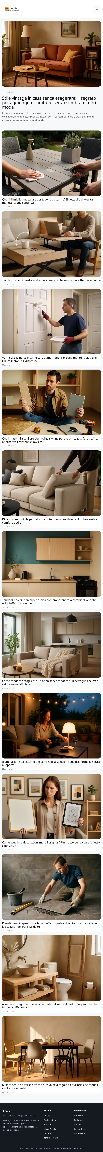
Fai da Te (48, 1124)
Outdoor (47, 1133)
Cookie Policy (80, 1133)
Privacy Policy (80, 1129)
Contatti (77, 1124)
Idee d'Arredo (50, 1129)
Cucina (47, 1116)
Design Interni (50, 1120)
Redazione (79, 1120)
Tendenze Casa (51, 1138)
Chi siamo (78, 1116)
